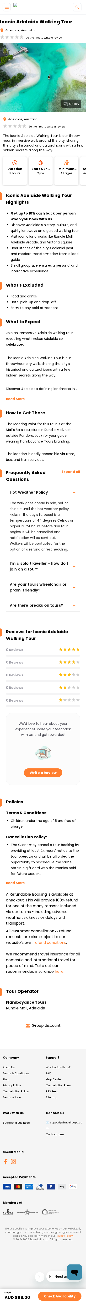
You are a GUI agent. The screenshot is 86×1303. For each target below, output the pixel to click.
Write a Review (43, 772)
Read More (15, 398)
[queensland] (50, 1212)
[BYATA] (8, 1212)
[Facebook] (6, 1161)
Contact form (55, 1134)
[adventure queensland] (27, 1212)
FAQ (48, 1073)
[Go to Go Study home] (23, 7)
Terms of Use (12, 1097)
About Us (9, 1067)
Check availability (59, 1296)
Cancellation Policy (16, 1091)
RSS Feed (52, 1091)
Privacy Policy (12, 1085)
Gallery (74, 104)
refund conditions (49, 942)
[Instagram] (13, 1161)
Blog (6, 1079)
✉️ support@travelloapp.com (64, 1125)
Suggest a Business (16, 1123)
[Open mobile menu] (7, 7)
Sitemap (51, 1097)
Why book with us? (58, 1067)
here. (59, 971)
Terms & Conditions (16, 1073)
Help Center (54, 1079)
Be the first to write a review (44, 38)
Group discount (46, 1025)
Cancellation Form (58, 1085)
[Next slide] (82, 78)
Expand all (71, 471)
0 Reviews (14, 649)
